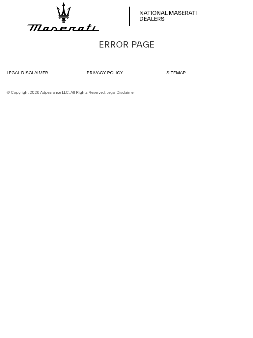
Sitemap (176, 73)
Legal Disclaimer (27, 73)
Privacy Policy (105, 73)
